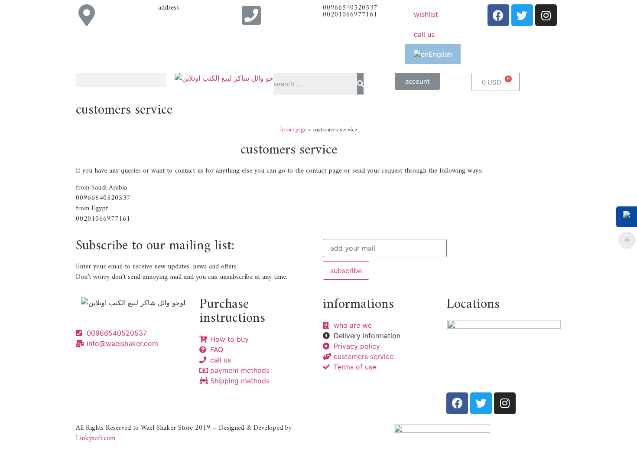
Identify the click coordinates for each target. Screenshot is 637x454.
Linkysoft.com (95, 438)
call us (424, 34)
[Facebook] (498, 15)
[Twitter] (522, 15)
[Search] (360, 84)
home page (293, 130)
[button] (417, 81)
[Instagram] (546, 15)
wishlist (426, 14)
